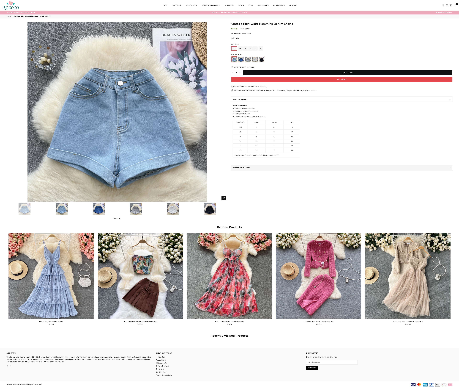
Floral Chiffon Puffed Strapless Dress (229, 321)
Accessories (263, 5)
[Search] (443, 5)
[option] (81, 12)
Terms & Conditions (164, 375)
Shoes (241, 5)
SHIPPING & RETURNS (241, 168)
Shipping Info (161, 363)
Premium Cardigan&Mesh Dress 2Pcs (408, 321)
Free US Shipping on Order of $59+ (21, 12)
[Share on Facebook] (120, 218)
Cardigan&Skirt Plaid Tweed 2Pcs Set (318, 321)
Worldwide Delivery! (444, 12)
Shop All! (293, 5)
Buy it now (341, 79)
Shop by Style (191, 5)
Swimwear (229, 5)
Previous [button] (9, 112)
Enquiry (252, 67)
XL (261, 48)
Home (165, 5)
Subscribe (312, 368)
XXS (234, 48)
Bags (251, 5)
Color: (236, 54)
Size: (235, 44)
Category (177, 5)
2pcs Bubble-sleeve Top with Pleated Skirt (140, 321)
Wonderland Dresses (211, 5)
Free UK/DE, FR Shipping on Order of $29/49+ (229, 12)
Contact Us (160, 357)
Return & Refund (162, 366)
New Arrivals (279, 5)
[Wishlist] (451, 5)
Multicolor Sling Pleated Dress (51, 321)
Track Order (161, 360)
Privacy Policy (161, 372)
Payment (160, 369)
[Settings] (447, 5)
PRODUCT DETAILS (240, 99)
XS (240, 48)
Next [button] (226, 112)
